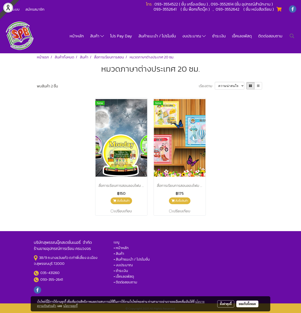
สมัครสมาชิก (34, 9)
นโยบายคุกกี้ (70, 306)
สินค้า (95, 36)
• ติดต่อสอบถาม (125, 282)
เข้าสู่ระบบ (12, 9)
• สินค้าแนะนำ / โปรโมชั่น (132, 259)
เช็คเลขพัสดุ (242, 36)
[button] (291, 36)
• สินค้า (119, 253)
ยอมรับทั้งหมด (247, 304)
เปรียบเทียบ (123, 211)
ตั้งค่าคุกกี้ (226, 304)
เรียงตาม (207, 86)
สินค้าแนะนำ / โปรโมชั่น (157, 36)
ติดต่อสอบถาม (270, 36)
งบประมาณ (192, 36)
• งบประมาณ (123, 265)
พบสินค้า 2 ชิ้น (47, 86)
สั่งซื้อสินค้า (123, 201)
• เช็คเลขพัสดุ (124, 276)
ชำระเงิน (219, 36)
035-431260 (50, 272)
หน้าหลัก (77, 36)
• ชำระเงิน (121, 270)
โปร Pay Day (121, 36)
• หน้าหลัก (121, 248)
